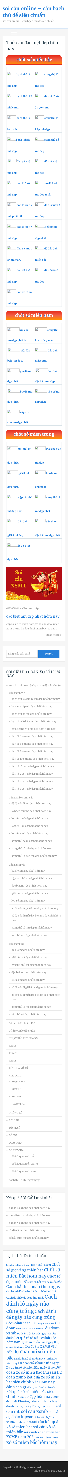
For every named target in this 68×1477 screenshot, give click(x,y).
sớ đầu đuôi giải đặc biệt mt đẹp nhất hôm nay (36, 997)
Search (49, 653)
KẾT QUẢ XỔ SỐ (18, 1068)
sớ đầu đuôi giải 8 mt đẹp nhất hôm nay (35, 987)
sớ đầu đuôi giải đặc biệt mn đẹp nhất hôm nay (36, 918)
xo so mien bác (49, 1432)
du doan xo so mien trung (30, 1328)
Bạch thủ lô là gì (41, 1264)
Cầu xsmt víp (16, 944)
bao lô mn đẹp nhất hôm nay (29, 870)
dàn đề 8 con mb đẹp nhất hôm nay (32, 751)
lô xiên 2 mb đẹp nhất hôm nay (30, 818)
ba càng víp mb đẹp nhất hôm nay (32, 706)
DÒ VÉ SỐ (14, 1127)
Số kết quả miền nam (24, 1171)
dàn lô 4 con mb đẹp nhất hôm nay (32, 773)
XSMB (12, 1045)
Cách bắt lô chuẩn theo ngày (33, 1286)
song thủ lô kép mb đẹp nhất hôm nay (34, 855)
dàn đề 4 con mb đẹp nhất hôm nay (32, 736)
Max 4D (16, 1096)
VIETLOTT (15, 1075)
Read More (52, 634)
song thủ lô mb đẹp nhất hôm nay (32, 848)
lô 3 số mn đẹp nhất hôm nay (29, 900)
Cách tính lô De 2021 (43, 1291)
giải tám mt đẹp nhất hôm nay (29, 957)
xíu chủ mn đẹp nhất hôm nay (29, 935)
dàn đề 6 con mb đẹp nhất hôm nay (32, 743)
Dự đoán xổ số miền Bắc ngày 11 (40, 1363)
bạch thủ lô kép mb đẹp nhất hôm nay (34, 721)
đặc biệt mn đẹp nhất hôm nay (33, 616)
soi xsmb (30, 1432)
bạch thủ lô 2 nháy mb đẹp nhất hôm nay (36, 698)
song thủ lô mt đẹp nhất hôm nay (31, 1006)
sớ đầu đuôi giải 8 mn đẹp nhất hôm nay (35, 908)
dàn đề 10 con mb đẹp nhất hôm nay (33, 758)
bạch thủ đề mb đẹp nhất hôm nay (32, 713)
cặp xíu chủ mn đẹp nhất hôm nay (32, 878)
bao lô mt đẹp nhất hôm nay (28, 949)
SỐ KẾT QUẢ (16, 1150)
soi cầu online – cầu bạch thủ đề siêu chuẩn (35, 685)
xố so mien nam (46, 1437)
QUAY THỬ (15, 1142)
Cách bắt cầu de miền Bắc (46, 1282)
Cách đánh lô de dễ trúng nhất (25, 1297)
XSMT (12, 1060)
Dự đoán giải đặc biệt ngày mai (34, 1333)
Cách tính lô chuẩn (18, 1291)
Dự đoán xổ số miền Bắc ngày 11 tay (30, 1367)
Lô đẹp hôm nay (38, 1396)
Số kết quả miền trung (25, 1163)
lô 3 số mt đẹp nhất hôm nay (28, 979)
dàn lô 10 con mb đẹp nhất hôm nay (33, 766)
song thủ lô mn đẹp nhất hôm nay (32, 927)
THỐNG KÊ (15, 1112)
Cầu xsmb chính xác (21, 797)
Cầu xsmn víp (30, 608)
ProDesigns (58, 1470)
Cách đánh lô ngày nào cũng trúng (31, 1304)
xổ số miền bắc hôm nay (32, 1442)
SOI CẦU (14, 1120)
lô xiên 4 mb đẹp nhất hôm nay (30, 833)
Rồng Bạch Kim (43, 1406)
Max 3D (16, 1089)
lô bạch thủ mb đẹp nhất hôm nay (31, 811)
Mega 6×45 (18, 1081)
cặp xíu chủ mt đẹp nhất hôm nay (31, 964)
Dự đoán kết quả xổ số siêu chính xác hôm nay (31, 1337)
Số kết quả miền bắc (23, 1156)
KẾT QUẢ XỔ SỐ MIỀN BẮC (41, 1387)
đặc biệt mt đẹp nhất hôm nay (29, 972)
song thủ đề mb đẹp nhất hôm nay (32, 841)
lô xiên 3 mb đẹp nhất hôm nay (30, 826)
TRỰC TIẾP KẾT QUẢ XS (23, 1038)
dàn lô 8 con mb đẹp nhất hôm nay (32, 788)
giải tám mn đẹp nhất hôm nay (30, 893)
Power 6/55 (18, 1104)
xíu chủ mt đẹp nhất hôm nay (29, 1014)
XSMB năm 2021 (20, 1437)
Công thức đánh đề (45, 1323)
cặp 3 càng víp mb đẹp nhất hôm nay (33, 728)
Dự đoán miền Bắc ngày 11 (38, 1342)
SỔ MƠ (13, 1135)
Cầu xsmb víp (17, 693)
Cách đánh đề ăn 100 (21, 1323)
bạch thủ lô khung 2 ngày (24, 1180)
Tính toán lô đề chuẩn (22, 1030)
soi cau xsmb (34, 1411)
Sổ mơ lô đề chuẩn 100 (22, 1023)
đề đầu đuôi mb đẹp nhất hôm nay (31, 803)
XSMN (13, 1053)
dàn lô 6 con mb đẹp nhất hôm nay (32, 781)
